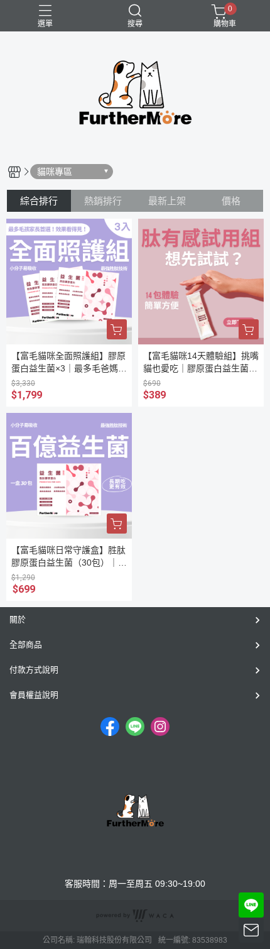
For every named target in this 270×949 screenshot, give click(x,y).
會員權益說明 (33, 694)
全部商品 (25, 644)
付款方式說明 (33, 669)
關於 (17, 619)
